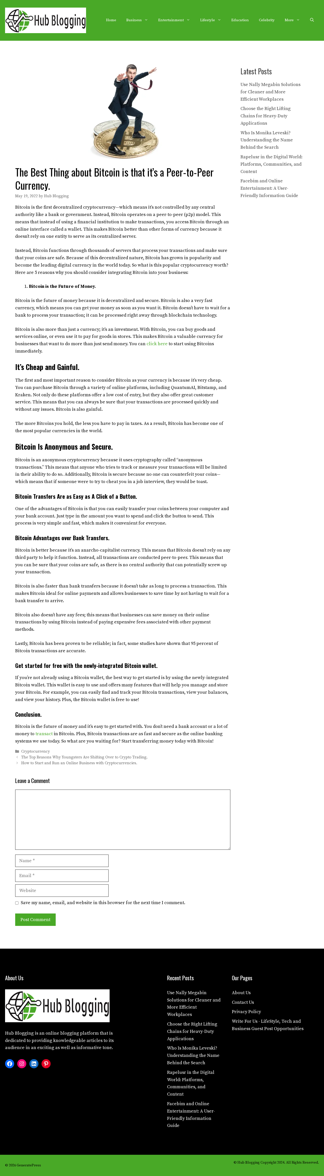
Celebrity (267, 20)
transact (44, 734)
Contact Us (243, 1002)
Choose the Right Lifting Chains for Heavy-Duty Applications (265, 116)
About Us (241, 993)
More (289, 20)
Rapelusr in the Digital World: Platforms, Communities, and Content (271, 164)
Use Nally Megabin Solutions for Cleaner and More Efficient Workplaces (270, 92)
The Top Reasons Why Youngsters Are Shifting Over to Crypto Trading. (84, 757)
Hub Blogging (19, 1033)
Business (134, 20)
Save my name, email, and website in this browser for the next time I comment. (103, 903)
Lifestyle (207, 20)
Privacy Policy (246, 1012)
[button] (312, 20)
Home (111, 20)
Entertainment (171, 20)
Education (240, 20)
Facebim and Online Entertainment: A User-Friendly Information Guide (269, 188)
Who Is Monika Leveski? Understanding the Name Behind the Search (266, 140)
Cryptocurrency (35, 751)
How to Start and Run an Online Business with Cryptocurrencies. (79, 763)
